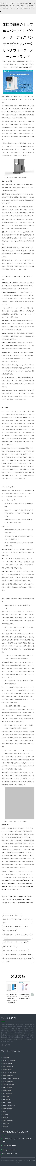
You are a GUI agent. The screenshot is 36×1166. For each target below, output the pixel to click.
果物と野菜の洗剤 (8, 1114)
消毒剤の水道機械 (8, 1102)
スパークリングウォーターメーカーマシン (15, 944)
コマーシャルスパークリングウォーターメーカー (17, 948)
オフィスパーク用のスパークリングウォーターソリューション (18, 953)
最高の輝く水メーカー (9, 940)
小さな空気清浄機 (8, 1075)
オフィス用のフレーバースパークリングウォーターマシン (17, 929)
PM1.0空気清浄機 (8, 1057)
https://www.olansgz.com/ (23, 67)
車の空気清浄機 (7, 1063)
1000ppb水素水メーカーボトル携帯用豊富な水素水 (24, 990)
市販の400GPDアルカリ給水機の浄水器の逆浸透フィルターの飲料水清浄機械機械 (11, 992)
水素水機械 (6, 1090)
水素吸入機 (6, 1117)
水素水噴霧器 (6, 1093)
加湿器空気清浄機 (8, 1069)
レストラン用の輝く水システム (12, 909)
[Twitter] (6, 1038)
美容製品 (5, 1120)
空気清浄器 (6, 1051)
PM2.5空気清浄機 (8, 1060)
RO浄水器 (5, 1108)
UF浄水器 (5, 1111)
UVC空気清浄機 (7, 1087)
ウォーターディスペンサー (15, 612)
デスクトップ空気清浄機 (9, 1066)
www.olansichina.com (9, 1147)
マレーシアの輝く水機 (9, 924)
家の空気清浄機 (7, 1084)
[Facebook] (2, 1038)
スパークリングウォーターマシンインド (14, 920)
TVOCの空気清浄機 (8, 1078)
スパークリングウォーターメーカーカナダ (15, 935)
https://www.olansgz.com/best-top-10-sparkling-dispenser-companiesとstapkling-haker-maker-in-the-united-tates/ (18, 893)
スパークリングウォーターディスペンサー (21, 109)
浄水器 (4, 1105)
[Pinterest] (9, 1038)
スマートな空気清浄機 (9, 1054)
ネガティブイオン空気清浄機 (11, 1072)
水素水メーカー (7, 1096)
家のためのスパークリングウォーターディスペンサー (17, 914)
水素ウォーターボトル (9, 1099)
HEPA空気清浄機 (7, 1081)
